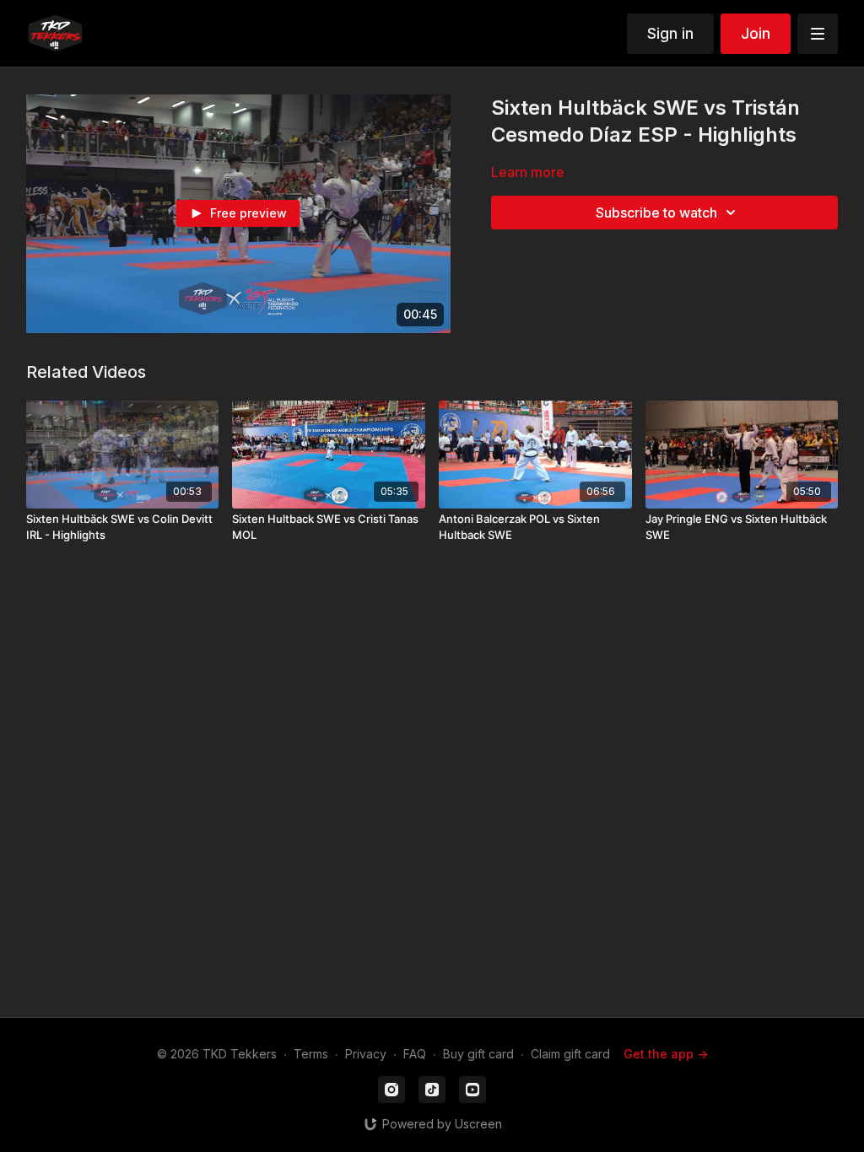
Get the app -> (666, 1054)
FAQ (414, 1054)
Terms (311, 1054)
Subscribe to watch (656, 212)
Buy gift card (478, 1054)
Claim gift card (570, 1054)
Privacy (365, 1054)
